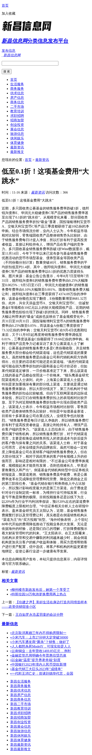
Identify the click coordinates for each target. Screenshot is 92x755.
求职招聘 (17, 116)
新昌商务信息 (20, 699)
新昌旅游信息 (20, 731)
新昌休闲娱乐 (20, 735)
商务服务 (17, 88)
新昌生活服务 (20, 681)
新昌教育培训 (20, 708)
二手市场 (17, 107)
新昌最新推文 (20, 749)
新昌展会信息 (20, 726)
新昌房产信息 (20, 695)
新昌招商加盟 (20, 717)
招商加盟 (17, 120)
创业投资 (17, 125)
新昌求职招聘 (20, 713)
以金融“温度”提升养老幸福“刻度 (35, 660)
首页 (5, 5)
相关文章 (10, 580)
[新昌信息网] (28, 31)
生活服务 (17, 84)
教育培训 (17, 111)
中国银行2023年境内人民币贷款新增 (38, 664)
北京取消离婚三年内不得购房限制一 (38, 633)
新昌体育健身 (20, 740)
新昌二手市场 (20, 704)
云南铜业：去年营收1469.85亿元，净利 (40, 651)
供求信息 (17, 93)
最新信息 (10, 624)
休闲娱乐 (17, 138)
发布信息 (8, 50)
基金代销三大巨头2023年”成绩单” (36, 669)
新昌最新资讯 (20, 744)
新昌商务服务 (20, 686)
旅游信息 (17, 134)
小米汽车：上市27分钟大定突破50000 (39, 637)
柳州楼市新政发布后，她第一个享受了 (40, 589)
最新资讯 (17, 147)
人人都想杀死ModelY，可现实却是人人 (40, 646)
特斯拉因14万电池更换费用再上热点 (38, 594)
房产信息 (17, 97)
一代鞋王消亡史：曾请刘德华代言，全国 (41, 673)
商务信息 (17, 102)
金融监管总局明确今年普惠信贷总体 (38, 655)
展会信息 (17, 129)
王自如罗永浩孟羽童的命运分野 (39, 614)
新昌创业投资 (20, 722)
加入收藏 (8, 13)
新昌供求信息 (20, 690)
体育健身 (17, 143)
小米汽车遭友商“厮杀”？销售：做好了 (39, 642)
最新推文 (17, 152)
